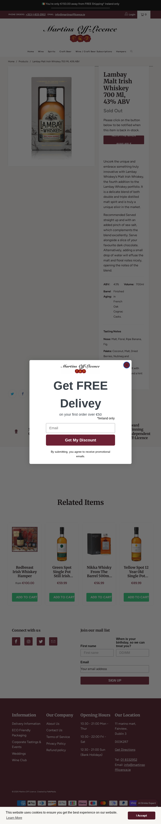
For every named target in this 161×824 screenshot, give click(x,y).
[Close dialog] (126, 365)
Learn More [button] (14, 817)
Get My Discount (80, 440)
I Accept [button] (141, 815)
